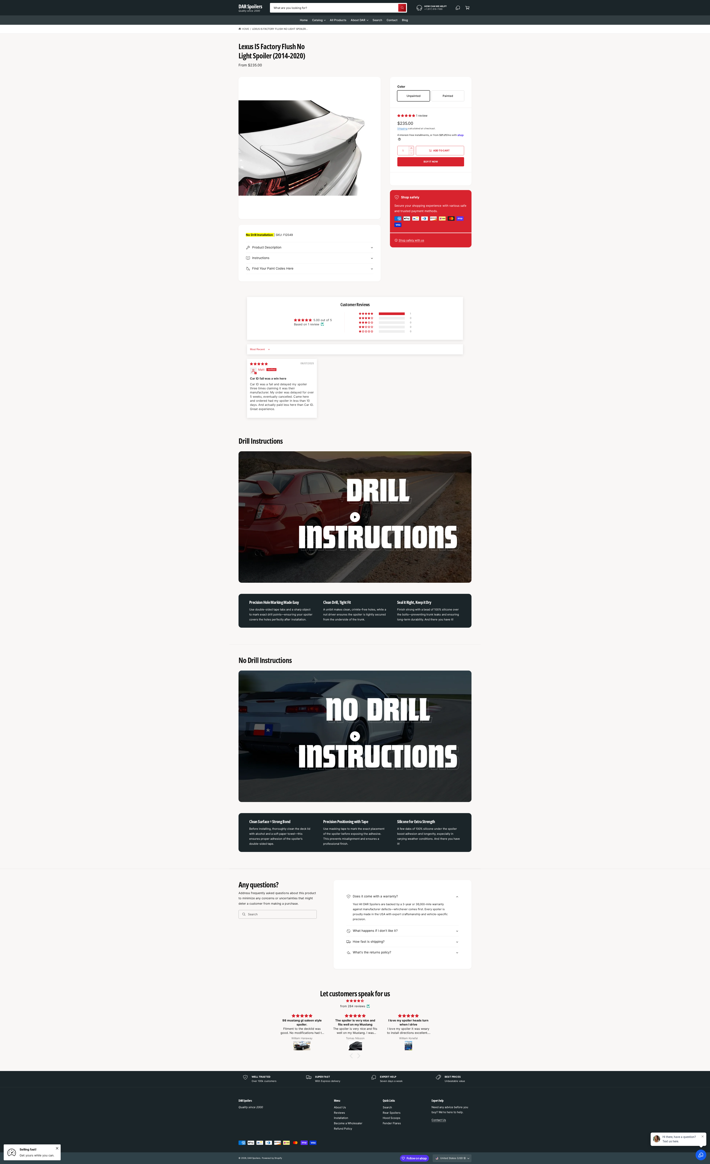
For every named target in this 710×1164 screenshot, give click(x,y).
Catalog (317, 20)
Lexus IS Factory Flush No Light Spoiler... (280, 28)
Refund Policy (343, 1128)
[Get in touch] (458, 8)
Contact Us (439, 1120)
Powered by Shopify (272, 1158)
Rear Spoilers (391, 1112)
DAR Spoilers (253, 1158)
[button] (467, 8)
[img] (259, 364)
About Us (340, 1107)
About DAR (358, 20)
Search (387, 1107)
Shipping (402, 128)
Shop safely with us (411, 240)
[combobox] (338, 8)
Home (245, 28)
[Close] (57, 1148)
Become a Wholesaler (348, 1123)
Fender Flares (392, 1123)
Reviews (339, 1112)
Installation (341, 1118)
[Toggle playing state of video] (355, 517)
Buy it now (431, 161)
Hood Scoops (391, 1118)
